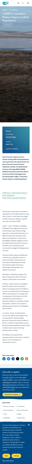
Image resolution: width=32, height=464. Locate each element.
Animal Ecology (11, 137)
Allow (6, 456)
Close (29, 425)
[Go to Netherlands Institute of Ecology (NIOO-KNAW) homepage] (5, 3)
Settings (16, 456)
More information (8, 461)
